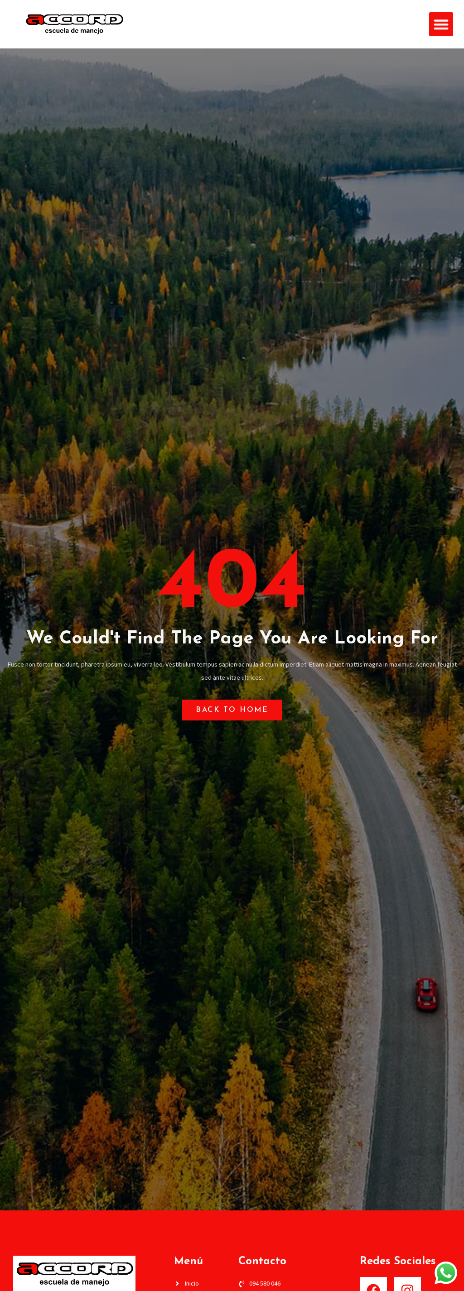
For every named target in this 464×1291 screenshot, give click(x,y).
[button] (441, 24)
